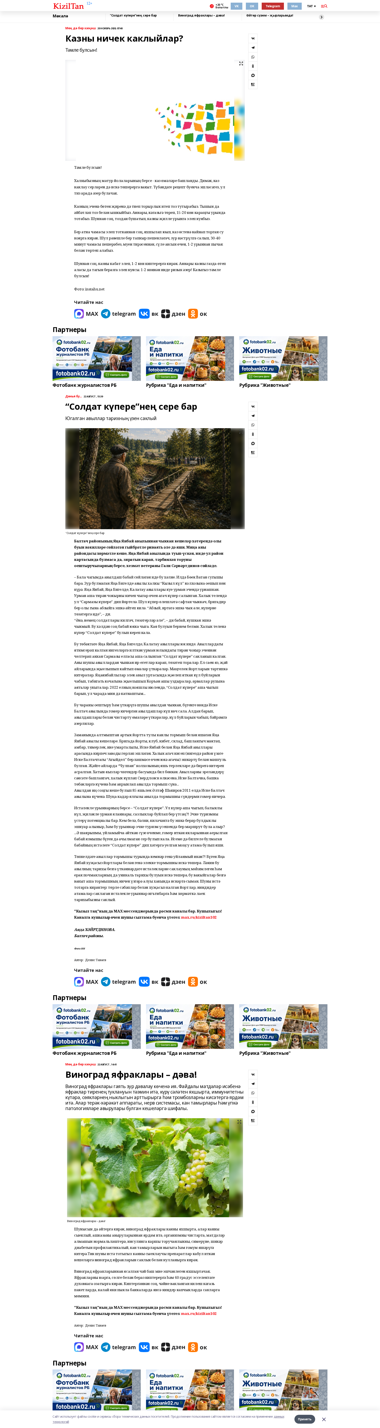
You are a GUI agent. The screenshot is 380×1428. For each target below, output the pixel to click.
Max (294, 6)
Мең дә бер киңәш (80, 28)
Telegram (273, 6)
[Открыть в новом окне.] (86, 314)
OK (252, 6)
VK (236, 6)
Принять (305, 1419)
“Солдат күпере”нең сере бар (133, 15)
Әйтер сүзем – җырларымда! (269, 15)
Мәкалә (60, 16)
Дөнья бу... (73, 396)
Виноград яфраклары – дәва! (201, 15)
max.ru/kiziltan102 (198, 917)
